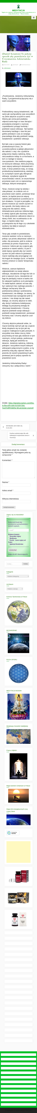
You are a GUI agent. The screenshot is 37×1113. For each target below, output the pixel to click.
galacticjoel (15, 64)
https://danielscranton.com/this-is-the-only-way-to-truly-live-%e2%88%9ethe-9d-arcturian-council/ (18, 405)
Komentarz (7, 460)
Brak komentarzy (25, 65)
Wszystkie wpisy (15, 536)
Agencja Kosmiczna (16, 544)
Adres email (7, 490)
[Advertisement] (18, 852)
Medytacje (13, 538)
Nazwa (5, 482)
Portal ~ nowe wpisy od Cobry (17, 541)
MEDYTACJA (18, 10)
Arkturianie (7, 68)
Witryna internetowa (10, 499)
